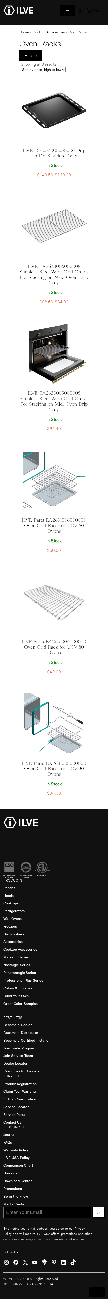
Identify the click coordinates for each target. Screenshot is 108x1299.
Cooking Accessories (49, 32)
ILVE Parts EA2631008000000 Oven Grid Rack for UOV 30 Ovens (54, 769)
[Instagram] (6, 1262)
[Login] (80, 10)
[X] (25, 1262)
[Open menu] (67, 10)
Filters (31, 55)
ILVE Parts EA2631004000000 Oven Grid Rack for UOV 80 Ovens (54, 647)
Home (24, 32)
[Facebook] (16, 1262)
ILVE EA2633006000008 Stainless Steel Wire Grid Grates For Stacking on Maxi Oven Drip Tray (54, 275)
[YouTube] (35, 1262)
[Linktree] (44, 1262)
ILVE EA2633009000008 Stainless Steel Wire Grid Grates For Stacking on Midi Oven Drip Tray (54, 401)
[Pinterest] (54, 1262)
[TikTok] (73, 1262)
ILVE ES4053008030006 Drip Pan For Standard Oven (54, 153)
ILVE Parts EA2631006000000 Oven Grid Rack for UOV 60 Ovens (54, 526)
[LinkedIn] (64, 1262)
